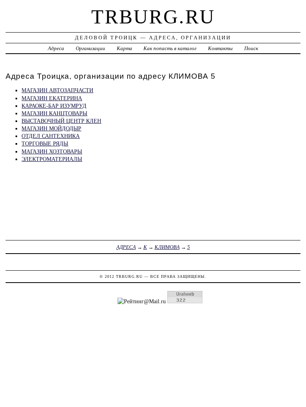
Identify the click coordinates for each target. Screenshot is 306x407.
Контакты (220, 48)
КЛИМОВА (167, 247)
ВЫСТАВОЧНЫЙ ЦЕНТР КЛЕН (61, 121)
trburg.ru (153, 17)
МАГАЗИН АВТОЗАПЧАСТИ (57, 90)
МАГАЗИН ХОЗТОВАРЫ (52, 151)
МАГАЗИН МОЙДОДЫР (51, 128)
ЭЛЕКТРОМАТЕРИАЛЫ (52, 159)
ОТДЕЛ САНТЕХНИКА (51, 136)
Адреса (56, 48)
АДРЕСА (126, 247)
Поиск (251, 48)
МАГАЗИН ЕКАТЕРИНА (52, 98)
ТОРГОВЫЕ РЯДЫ (45, 143)
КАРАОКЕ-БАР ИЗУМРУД (54, 106)
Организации (90, 48)
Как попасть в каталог (169, 48)
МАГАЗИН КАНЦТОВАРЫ (54, 113)
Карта (124, 48)
